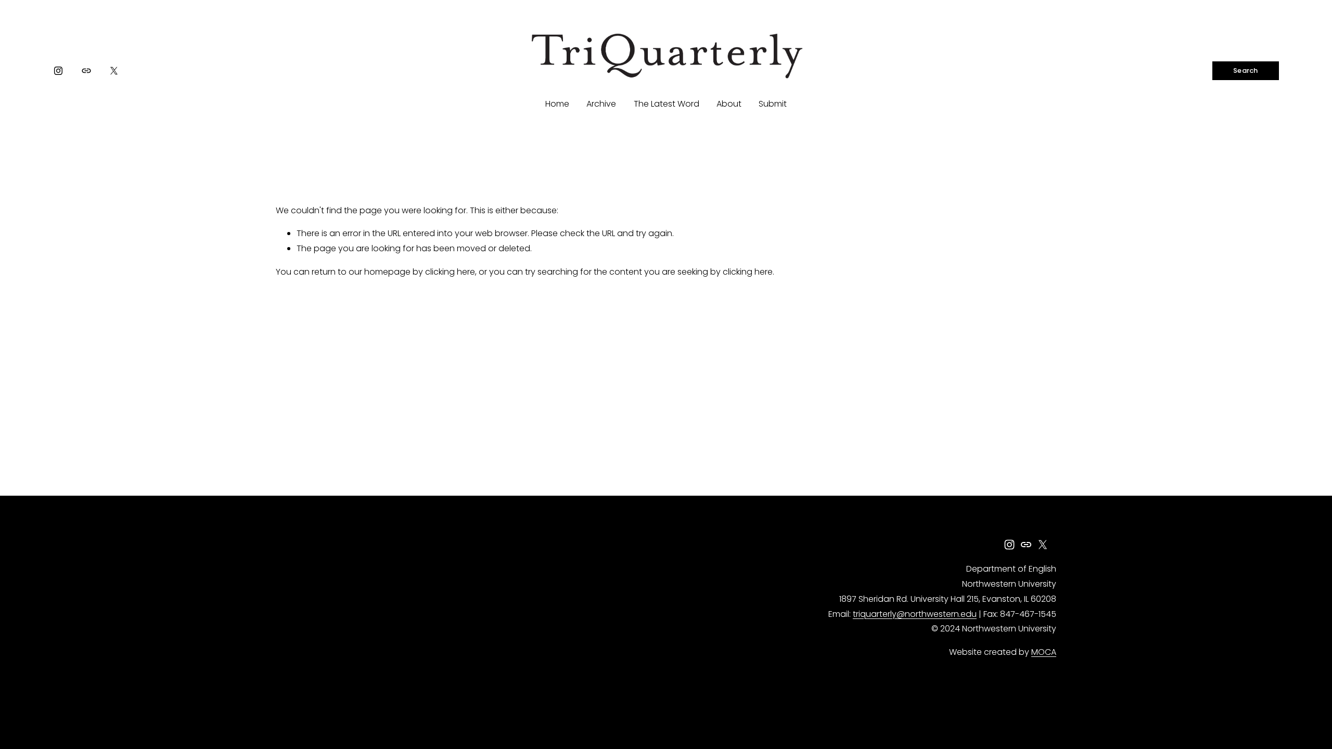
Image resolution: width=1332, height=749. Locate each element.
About (728, 104)
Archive (601, 104)
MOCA (1043, 652)
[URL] (86, 71)
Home (557, 104)
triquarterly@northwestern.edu (915, 614)
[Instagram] (58, 71)
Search (1245, 70)
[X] (114, 71)
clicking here (450, 272)
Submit (773, 104)
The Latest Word (666, 104)
